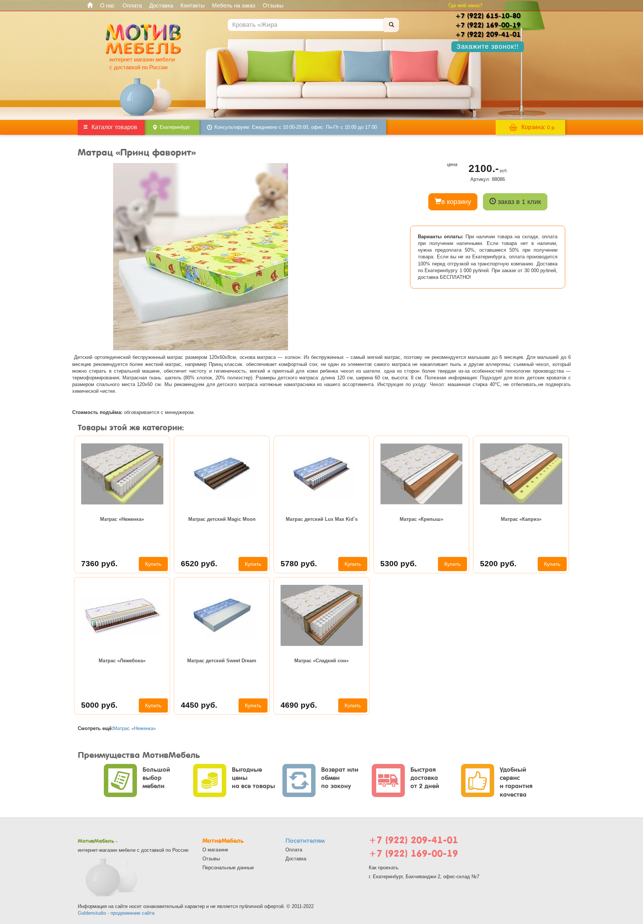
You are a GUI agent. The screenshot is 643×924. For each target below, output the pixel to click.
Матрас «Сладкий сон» (321, 660)
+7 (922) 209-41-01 (413, 840)
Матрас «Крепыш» (421, 519)
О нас (107, 5)
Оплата (132, 5)
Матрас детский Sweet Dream (221, 660)
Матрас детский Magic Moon (222, 519)
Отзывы (273, 5)
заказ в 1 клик (518, 201)
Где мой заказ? (465, 5)
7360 (99, 563)
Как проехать (384, 867)
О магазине (215, 850)
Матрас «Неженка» (122, 519)
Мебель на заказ (233, 5)
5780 (299, 563)
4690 (299, 705)
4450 (199, 705)
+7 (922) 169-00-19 (413, 853)
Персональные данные (228, 867)
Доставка (161, 5)
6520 (199, 563)
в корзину (456, 201)
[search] (391, 25)
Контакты (192, 5)
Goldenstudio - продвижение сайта (116, 913)
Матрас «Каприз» (521, 519)
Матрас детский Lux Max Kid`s (322, 519)
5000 (99, 705)
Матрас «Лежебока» (122, 660)
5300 (398, 563)
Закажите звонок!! (488, 46)
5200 (498, 563)
